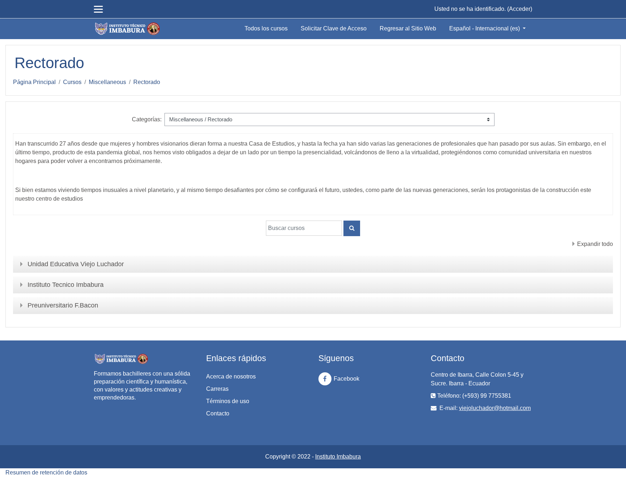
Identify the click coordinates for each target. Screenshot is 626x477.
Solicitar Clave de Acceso (334, 28)
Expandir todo (595, 244)
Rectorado (146, 82)
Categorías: (147, 119)
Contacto (217, 413)
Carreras (217, 389)
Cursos (72, 82)
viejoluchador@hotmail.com (495, 408)
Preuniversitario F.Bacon (63, 305)
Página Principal (34, 82)
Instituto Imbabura (338, 456)
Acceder (519, 9)
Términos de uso (227, 401)
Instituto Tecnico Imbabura (66, 284)
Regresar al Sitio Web (408, 28)
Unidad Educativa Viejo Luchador (76, 264)
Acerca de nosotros (231, 376)
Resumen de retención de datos (46, 472)
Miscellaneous (107, 82)
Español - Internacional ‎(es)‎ (485, 28)
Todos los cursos (266, 28)
